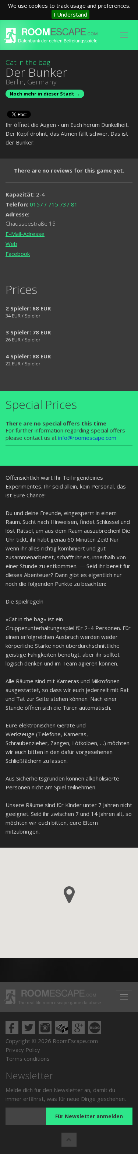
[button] (69, 894)
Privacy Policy (23, 1049)
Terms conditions (28, 1058)
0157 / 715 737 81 (54, 204)
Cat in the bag (28, 62)
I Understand (70, 14)
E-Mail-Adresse (25, 233)
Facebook (18, 253)
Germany (42, 82)
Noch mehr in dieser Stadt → (45, 93)
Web (11, 243)
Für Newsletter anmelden (89, 1116)
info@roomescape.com (87, 437)
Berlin (15, 82)
